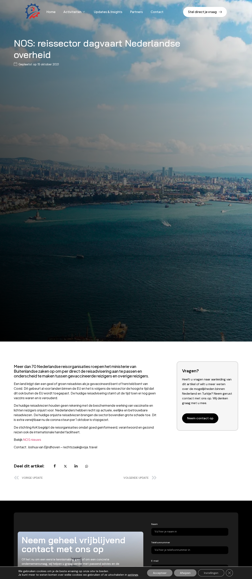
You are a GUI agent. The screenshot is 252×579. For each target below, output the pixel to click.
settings (133, 574)
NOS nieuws (32, 439)
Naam (154, 524)
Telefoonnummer (160, 542)
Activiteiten (72, 12)
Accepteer (160, 573)
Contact (157, 12)
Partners (136, 12)
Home (51, 12)
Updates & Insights (108, 12)
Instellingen (211, 573)
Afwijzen (185, 573)
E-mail (154, 560)
